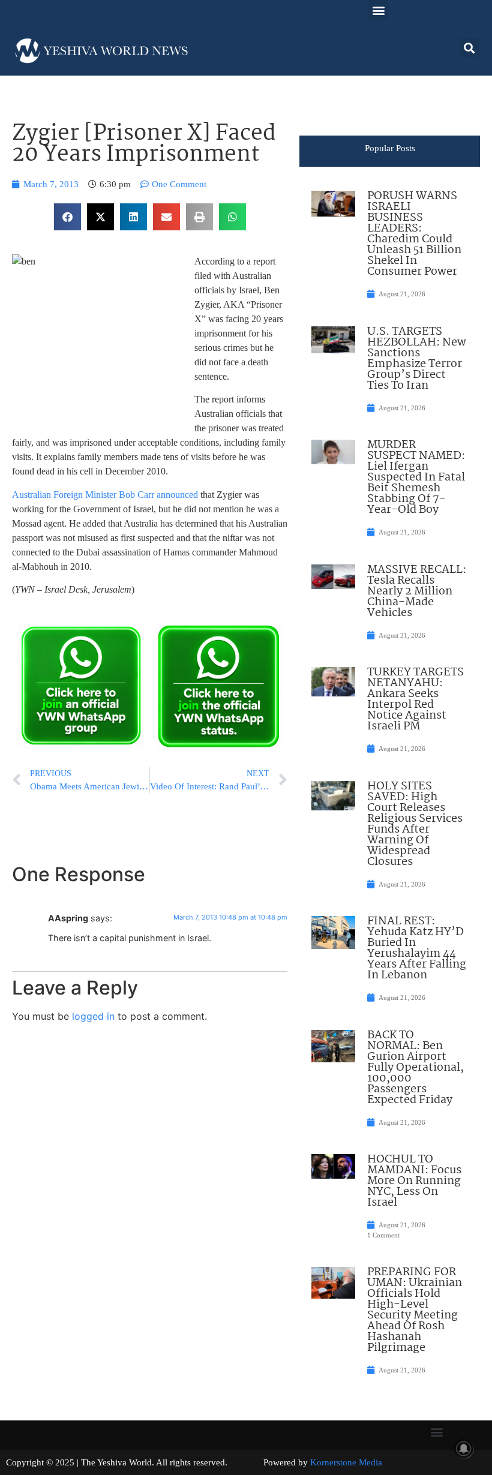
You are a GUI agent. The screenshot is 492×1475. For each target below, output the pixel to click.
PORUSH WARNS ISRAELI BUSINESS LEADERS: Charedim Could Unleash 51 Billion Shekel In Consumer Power (414, 234)
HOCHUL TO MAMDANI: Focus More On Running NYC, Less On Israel (414, 1181)
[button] (378, 10)
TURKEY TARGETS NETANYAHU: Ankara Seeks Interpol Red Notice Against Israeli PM (415, 699)
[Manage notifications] (463, 1448)
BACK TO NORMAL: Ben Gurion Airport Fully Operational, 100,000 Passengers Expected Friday (415, 1067)
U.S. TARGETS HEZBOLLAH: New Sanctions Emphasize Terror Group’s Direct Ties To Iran (416, 359)
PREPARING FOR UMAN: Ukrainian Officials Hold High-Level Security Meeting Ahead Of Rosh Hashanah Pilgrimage (414, 1310)
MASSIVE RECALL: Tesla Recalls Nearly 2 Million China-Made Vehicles (416, 591)
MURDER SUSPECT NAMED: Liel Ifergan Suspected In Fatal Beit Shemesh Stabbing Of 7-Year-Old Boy (416, 477)
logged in (93, 1016)
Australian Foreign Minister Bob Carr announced (105, 494)
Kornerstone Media (346, 1462)
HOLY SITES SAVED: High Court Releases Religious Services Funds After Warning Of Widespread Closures (415, 824)
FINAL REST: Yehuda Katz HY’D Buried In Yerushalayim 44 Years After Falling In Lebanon (416, 948)
